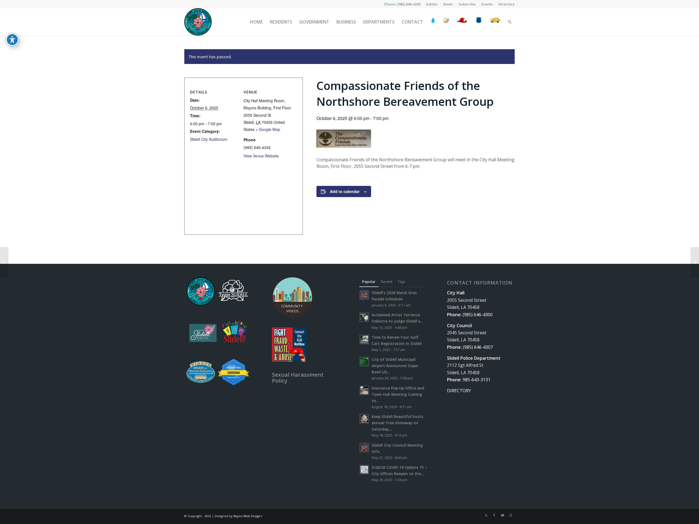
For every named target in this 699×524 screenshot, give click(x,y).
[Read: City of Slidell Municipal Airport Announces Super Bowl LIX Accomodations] (364, 362)
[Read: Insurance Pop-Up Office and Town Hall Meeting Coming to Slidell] (364, 390)
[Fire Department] (461, 22)
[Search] (509, 22)
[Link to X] (486, 515)
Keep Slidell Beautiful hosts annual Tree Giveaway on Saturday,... (397, 423)
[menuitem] (431, 4)
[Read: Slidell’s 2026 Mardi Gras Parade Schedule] (364, 295)
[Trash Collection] (495, 22)
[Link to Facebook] (494, 515)
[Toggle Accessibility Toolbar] (12, 39)
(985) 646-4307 (478, 347)
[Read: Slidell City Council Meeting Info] (364, 447)
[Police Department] (478, 22)
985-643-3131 (476, 380)
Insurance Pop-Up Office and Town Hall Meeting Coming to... (398, 394)
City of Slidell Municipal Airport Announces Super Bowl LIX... (395, 365)
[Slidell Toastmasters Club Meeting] (4, 262)
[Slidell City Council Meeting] (695, 262)
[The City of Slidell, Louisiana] (198, 22)
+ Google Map (268, 129)
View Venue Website (261, 156)
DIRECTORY (459, 391)
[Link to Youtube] (502, 515)
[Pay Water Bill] (433, 22)
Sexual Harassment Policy (298, 377)
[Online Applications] (446, 22)
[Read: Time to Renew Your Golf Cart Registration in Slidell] (364, 339)
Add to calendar (345, 191)
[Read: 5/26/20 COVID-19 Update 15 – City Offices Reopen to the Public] (364, 470)
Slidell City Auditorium (208, 139)
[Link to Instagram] (511, 515)
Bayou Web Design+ (247, 516)
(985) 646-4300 (408, 4)
